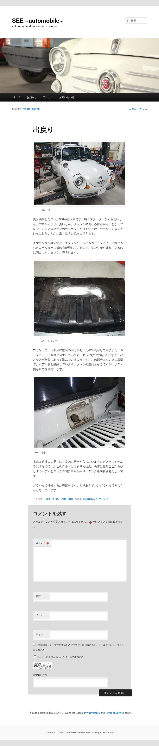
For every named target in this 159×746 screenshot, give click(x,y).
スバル (55, 499)
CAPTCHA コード (42, 674)
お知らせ (32, 97)
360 (48, 499)
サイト (39, 634)
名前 (38, 596)
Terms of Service (114, 713)
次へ (143, 109)
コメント (42, 543)
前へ (133, 109)
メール (39, 615)
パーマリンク (101, 499)
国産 (70, 499)
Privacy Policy (92, 713)
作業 (63, 499)
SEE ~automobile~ (37, 20)
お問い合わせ (66, 97)
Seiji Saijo (88, 499)
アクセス (48, 97)
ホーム (17, 97)
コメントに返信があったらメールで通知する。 (61, 657)
